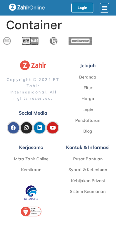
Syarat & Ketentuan (87, 169)
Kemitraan (31, 169)
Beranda (87, 77)
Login (87, 109)
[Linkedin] (39, 127)
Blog (87, 131)
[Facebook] (13, 127)
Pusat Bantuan (88, 159)
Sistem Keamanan (88, 191)
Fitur (88, 87)
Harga (87, 98)
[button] (104, 8)
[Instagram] (26, 127)
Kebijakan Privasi (88, 180)
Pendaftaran (87, 120)
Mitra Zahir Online (31, 159)
